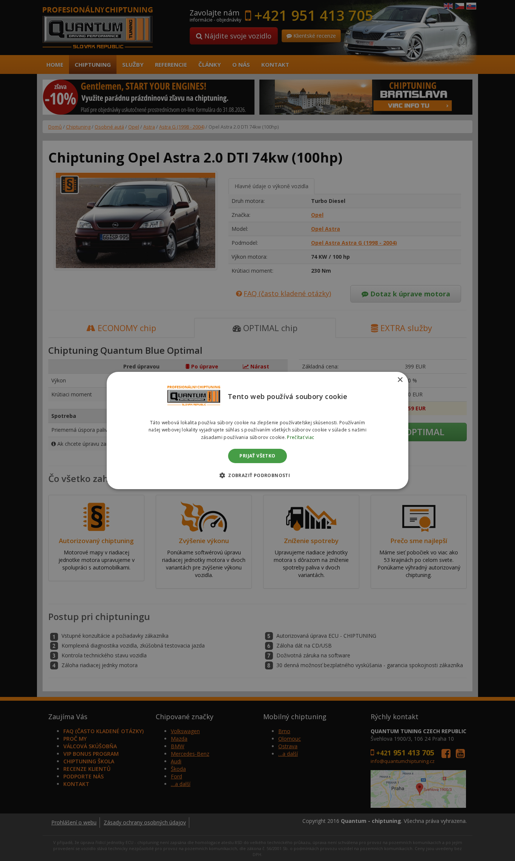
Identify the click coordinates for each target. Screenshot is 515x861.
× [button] (400, 380)
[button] (257, 475)
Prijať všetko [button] (257, 456)
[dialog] (257, 431)
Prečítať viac (300, 437)
